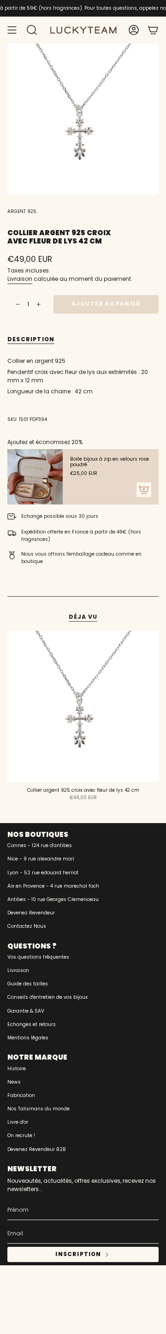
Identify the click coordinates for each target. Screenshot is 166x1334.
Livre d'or (17, 1122)
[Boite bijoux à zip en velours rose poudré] (35, 476)
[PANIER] (153, 30)
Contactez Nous (26, 926)
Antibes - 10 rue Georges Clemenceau (53, 899)
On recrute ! (21, 1135)
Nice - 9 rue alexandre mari (40, 858)
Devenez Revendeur (31, 912)
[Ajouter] (143, 489)
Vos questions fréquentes (38, 957)
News (14, 1082)
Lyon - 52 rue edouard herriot (42, 872)
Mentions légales (27, 1037)
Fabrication (21, 1095)
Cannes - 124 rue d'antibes (39, 845)
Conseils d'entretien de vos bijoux (47, 997)
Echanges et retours (31, 1024)
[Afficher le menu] (12, 30)
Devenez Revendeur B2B (36, 1149)
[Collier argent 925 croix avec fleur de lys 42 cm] (83, 706)
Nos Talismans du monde (38, 1108)
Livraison (19, 279)
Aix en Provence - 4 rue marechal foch (53, 886)
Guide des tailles (27, 983)
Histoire (16, 1068)
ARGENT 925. (22, 211)
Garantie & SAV (25, 1011)
